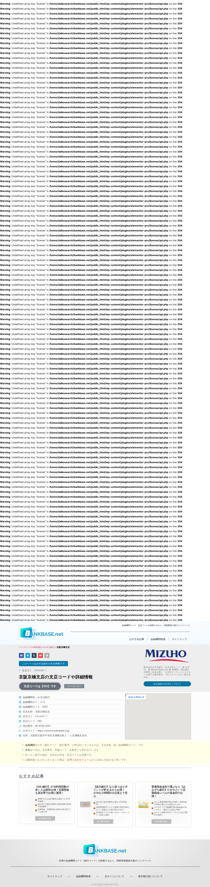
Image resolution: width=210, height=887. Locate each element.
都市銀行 (38, 647)
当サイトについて (114, 876)
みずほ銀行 (49, 647)
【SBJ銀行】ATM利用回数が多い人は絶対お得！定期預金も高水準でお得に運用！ (52, 790)
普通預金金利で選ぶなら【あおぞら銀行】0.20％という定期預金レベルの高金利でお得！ (169, 791)
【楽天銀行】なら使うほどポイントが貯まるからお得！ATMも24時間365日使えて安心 (110, 791)
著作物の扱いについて (150, 876)
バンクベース (25, 647)
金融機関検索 (83, 876)
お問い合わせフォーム (79, 759)
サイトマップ (179, 639)
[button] (43, 663)
